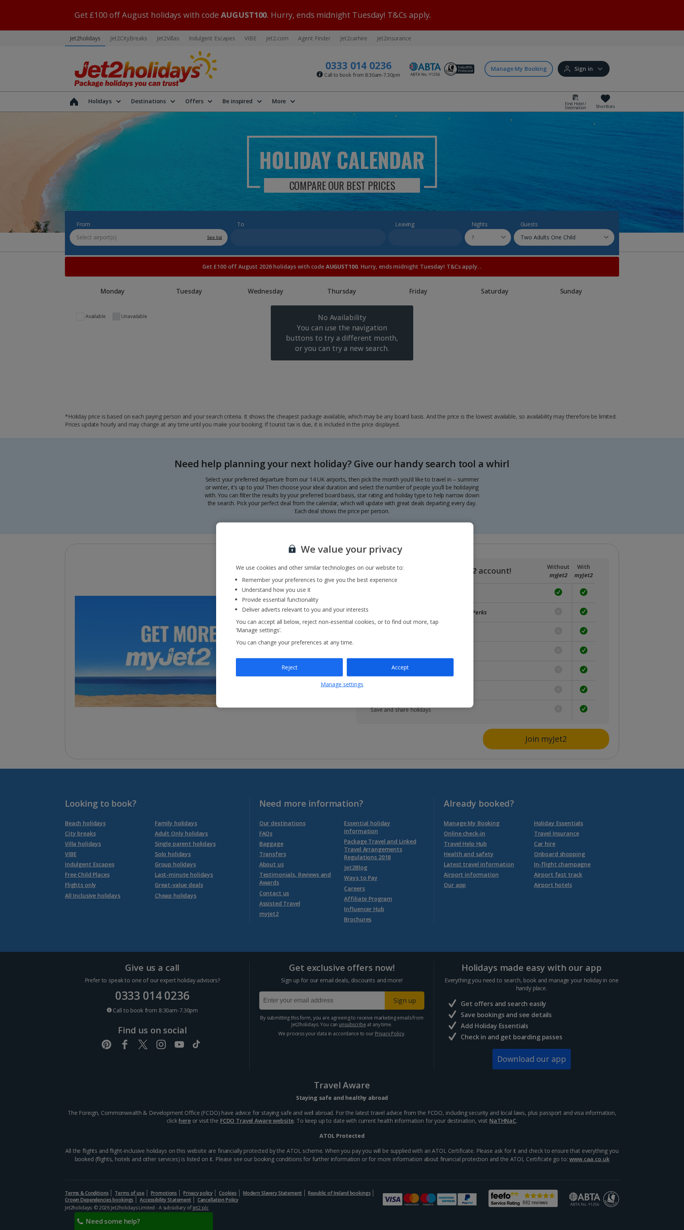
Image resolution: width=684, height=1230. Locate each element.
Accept (400, 667)
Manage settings (342, 684)
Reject (289, 667)
